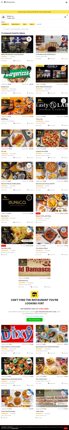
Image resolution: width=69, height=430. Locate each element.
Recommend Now (34, 320)
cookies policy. (14, 428)
